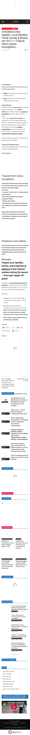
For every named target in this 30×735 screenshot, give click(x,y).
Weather (15, 28)
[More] (18, 53)
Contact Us (15, 724)
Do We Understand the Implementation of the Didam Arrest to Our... (19, 626)
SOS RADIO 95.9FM (8, 684)
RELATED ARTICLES (8, 393)
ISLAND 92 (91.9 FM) (8, 671)
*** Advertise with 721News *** (11, 723)
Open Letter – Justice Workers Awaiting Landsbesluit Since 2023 (19, 412)
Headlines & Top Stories (11, 25)
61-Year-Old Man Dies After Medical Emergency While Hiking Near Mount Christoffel (19, 607)
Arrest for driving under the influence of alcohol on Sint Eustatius (19, 457)
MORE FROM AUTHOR (21, 393)
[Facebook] (3, 53)
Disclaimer (22, 723)
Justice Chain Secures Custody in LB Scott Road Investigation (18, 616)
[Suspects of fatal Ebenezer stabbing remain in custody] (6, 637)
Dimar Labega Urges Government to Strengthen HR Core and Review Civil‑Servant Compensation (19, 421)
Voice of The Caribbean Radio (11, 689)
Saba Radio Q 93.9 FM (9, 681)
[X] (7, 53)
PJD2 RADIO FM (7, 679)
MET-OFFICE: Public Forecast (23, 379)
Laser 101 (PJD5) (7, 674)
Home (3, 25)
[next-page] (5, 463)
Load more (14, 654)
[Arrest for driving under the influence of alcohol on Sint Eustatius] (6, 457)
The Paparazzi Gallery (14, 721)
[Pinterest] (11, 53)
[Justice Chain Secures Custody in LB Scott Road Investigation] (6, 617)
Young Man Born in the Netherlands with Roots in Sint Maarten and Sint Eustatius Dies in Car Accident (19, 402)
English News (5, 402)
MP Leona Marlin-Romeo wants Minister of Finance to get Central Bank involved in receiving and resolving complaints (8, 383)
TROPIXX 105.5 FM (8, 686)
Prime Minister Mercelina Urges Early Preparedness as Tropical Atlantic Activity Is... (22, 545)
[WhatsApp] (14, 53)
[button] (3, 21)
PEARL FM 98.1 (7, 676)
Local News (18, 539)
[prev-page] (3, 463)
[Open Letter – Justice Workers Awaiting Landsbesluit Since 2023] (6, 412)
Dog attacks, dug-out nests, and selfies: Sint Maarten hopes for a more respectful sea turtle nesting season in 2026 (19, 447)
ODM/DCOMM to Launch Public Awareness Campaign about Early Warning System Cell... (7, 565)
